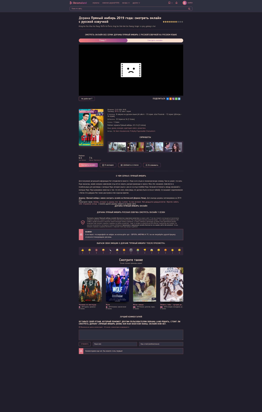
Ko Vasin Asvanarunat (121, 131)
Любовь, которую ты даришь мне (105, 202)
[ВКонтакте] (167, 99)
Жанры (125, 3)
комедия (120, 128)
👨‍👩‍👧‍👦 (131, 251)
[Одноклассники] (170, 99)
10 (182, 22)
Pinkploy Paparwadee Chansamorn (142, 131)
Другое (135, 3)
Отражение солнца (90, 204)
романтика (141, 128)
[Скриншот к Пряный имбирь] (117, 147)
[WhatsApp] (176, 99)
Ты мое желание (135, 202)
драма (114, 128)
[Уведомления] (176, 3)
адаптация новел (130, 128)
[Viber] (173, 99)
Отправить (85, 344)
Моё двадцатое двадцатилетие (154, 202)
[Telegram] (179, 99)
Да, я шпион (123, 202)
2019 (116, 111)
